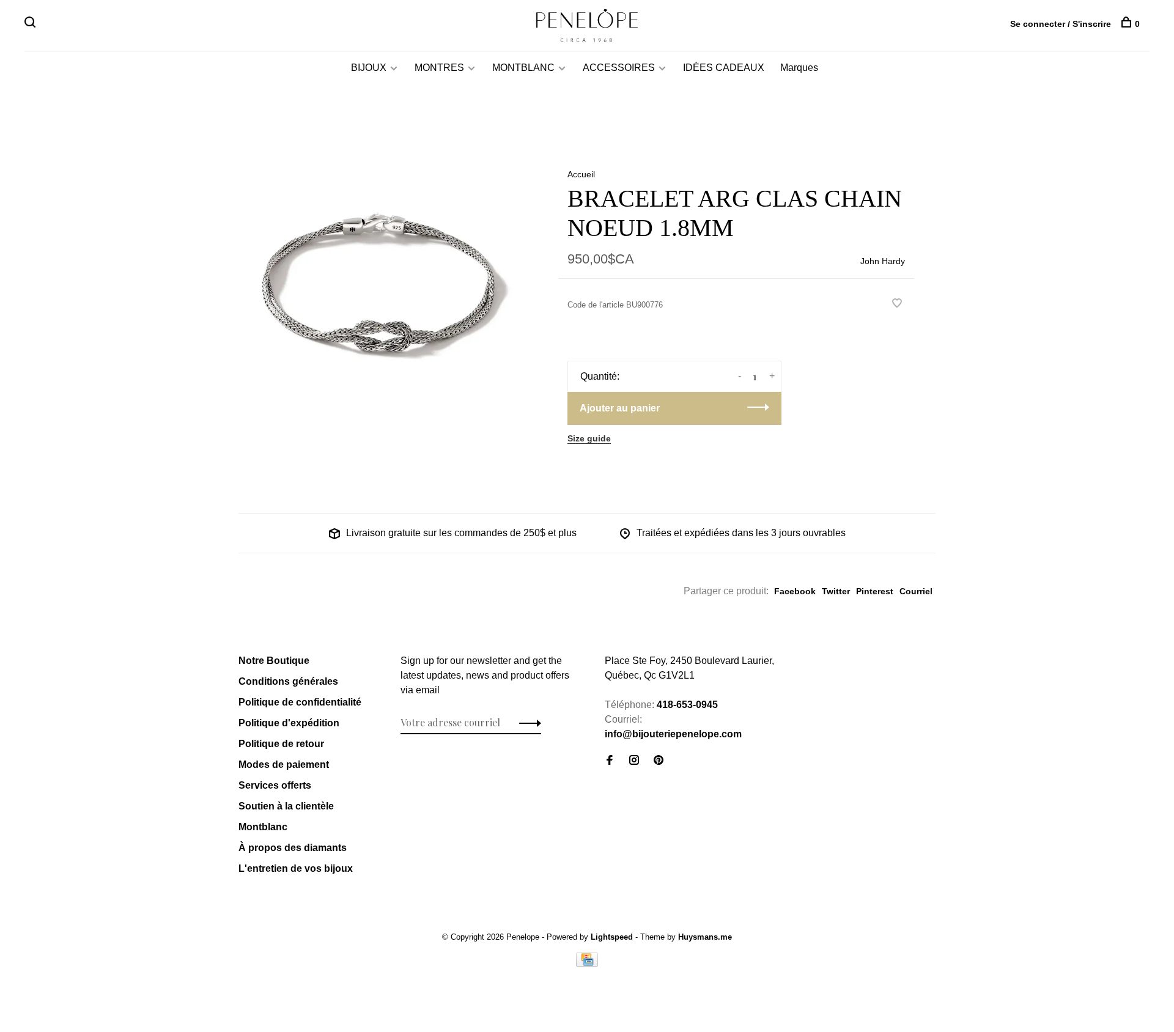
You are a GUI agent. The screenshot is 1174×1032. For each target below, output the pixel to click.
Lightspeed (612, 937)
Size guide (589, 438)
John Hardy (882, 261)
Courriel (915, 591)
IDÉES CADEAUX (723, 67)
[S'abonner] (526, 722)
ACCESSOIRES (619, 67)
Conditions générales (288, 681)
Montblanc (262, 827)
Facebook (795, 591)
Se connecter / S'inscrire (1060, 24)
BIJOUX (368, 67)
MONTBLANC (523, 67)
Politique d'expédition (288, 723)
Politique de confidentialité (299, 702)
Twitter (836, 591)
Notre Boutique (273, 660)
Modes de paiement (283, 764)
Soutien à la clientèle (286, 806)
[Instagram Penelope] (634, 761)
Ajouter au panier (620, 408)
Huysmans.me (705, 937)
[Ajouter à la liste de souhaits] (897, 304)
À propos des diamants (292, 847)
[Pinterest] (658, 761)
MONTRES (439, 67)
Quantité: (599, 376)
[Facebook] (610, 761)
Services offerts (274, 785)
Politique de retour (281, 744)
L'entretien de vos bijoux (295, 868)
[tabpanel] (378, 287)
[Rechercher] (31, 24)
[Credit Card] (587, 963)
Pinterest (874, 591)
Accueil (581, 174)
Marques (799, 67)
